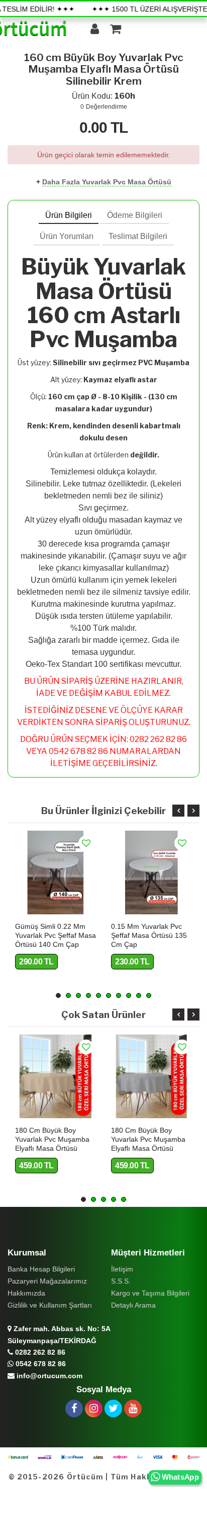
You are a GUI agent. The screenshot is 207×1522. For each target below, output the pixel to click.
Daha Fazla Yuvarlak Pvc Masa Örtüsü (106, 182)
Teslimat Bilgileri (138, 236)
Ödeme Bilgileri (134, 215)
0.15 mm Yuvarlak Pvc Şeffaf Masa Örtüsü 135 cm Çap (149, 935)
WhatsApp (180, 1477)
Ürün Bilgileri (68, 215)
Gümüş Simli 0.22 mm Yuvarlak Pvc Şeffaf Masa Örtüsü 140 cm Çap (55, 935)
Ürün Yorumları (66, 236)
